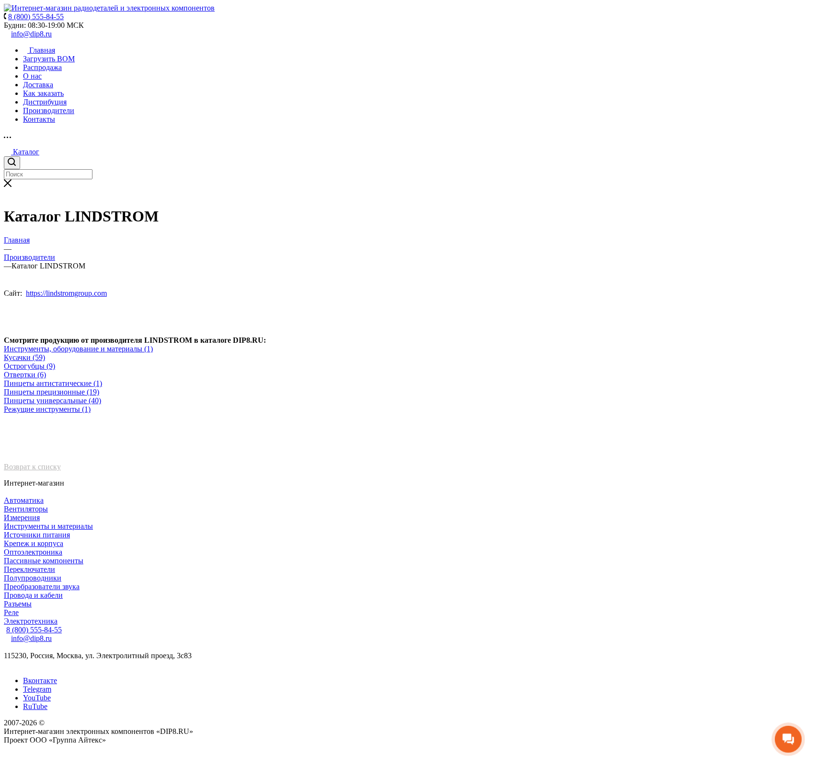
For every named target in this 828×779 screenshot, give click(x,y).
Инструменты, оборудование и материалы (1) (78, 349)
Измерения (22, 517)
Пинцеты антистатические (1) (53, 383)
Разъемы (18, 604)
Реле (11, 612)
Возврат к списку (32, 467)
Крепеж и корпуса (33, 543)
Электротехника (31, 621)
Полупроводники (32, 578)
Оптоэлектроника (33, 552)
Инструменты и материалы (48, 526)
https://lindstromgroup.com (66, 293)
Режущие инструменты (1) (47, 409)
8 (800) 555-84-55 (34, 630)
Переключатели (29, 569)
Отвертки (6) (25, 375)
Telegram (37, 689)
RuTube (35, 706)
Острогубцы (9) (29, 366)
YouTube (37, 698)
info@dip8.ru (31, 34)
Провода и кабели (33, 595)
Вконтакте (40, 680)
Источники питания (37, 535)
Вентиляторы (26, 509)
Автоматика (24, 500)
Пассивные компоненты (43, 561)
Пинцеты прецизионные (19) (51, 392)
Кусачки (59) (24, 357)
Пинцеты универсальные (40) (52, 400)
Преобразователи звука (42, 586)
